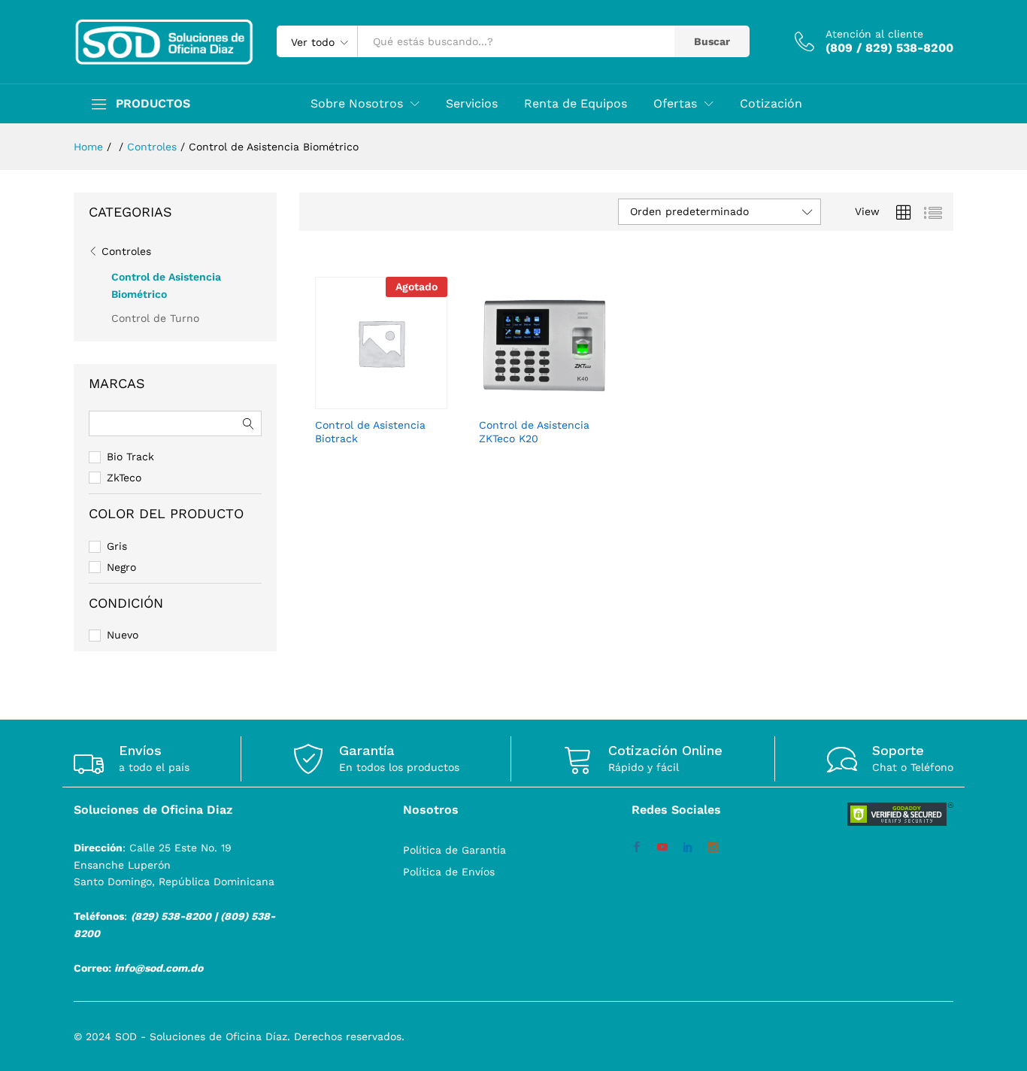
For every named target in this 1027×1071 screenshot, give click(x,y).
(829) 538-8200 (171, 916)
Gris (117, 546)
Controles (126, 251)
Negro (121, 567)
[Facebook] (637, 847)
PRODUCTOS (153, 104)
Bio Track (130, 457)
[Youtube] (662, 847)
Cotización (771, 104)
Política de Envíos (449, 872)
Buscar (712, 41)
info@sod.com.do (158, 968)
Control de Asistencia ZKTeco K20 (534, 431)
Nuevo (122, 635)
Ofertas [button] (675, 104)
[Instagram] (713, 847)
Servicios (472, 104)
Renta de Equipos (575, 104)
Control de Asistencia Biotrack (370, 431)
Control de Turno (155, 318)
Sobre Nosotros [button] (357, 104)
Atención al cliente (874, 34)
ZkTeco (124, 478)
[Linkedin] (688, 847)
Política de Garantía (454, 850)
